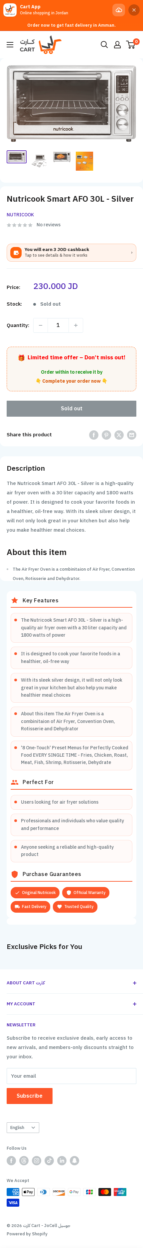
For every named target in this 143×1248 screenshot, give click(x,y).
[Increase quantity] (76, 325)
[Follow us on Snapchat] (74, 1160)
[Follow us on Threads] (24, 1160)
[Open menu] (10, 44)
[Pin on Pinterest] (106, 435)
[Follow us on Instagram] (36, 1160)
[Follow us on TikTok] (49, 1160)
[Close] (134, 10)
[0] (131, 45)
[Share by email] (131, 435)
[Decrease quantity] (41, 325)
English (17, 1127)
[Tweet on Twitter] (119, 435)
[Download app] (118, 10)
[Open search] (104, 44)
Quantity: (18, 325)
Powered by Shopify (27, 1234)
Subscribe (30, 1096)
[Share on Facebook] (93, 435)
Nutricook (20, 214)
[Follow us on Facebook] (11, 1160)
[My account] (117, 44)
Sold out (71, 409)
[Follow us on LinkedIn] (62, 1160)
